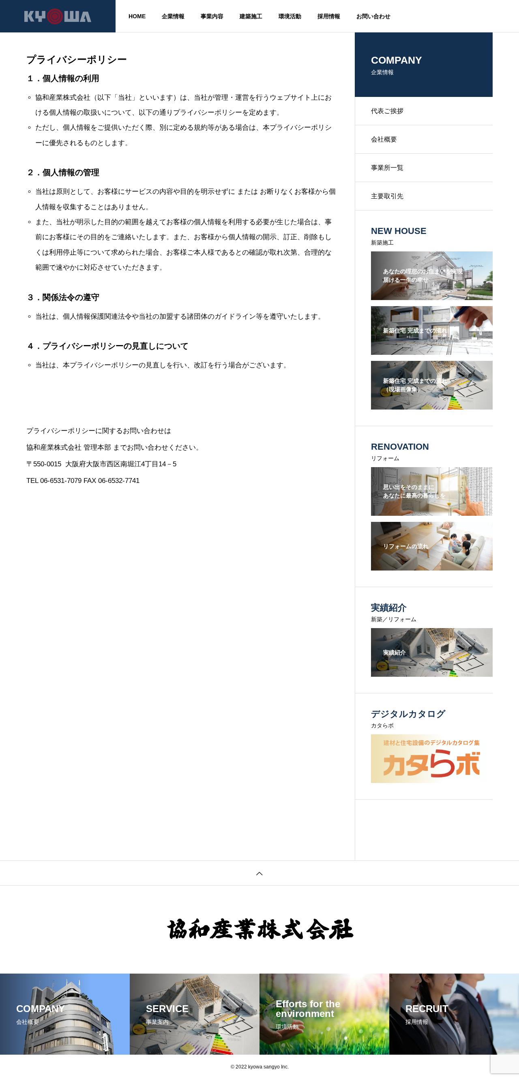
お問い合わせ (373, 16)
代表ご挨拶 (387, 110)
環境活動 (290, 16)
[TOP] (259, 872)
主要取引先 (387, 196)
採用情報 (328, 16)
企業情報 (173, 16)
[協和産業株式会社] (58, 16)
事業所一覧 (387, 167)
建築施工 (251, 16)
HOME (137, 16)
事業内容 (212, 16)
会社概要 (384, 139)
